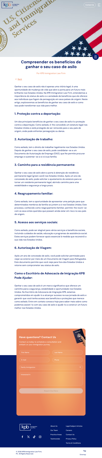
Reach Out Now (51, 391)
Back (20, 79)
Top (84, 451)
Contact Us (89, 5)
